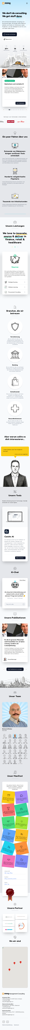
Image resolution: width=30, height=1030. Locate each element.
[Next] (26, 109)
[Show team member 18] (15, 750)
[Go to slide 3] (11, 110)
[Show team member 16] (4, 750)
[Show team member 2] (9, 735)
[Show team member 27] (9, 760)
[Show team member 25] (25, 755)
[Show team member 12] (9, 745)
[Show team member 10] (25, 740)
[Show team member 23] (15, 755)
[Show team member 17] (9, 750)
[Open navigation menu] (27, 3)
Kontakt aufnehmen (10, 34)
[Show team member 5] (25, 735)
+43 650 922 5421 (6, 1005)
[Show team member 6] (4, 740)
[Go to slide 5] (16, 110)
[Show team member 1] (4, 735)
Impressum (16, 1023)
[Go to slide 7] (20, 110)
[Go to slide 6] (18, 110)
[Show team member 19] (20, 750)
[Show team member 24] (20, 755)
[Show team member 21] (4, 755)
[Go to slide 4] (14, 110)
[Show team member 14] (20, 745)
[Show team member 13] (15, 745)
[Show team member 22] (9, 755)
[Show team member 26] (4, 760)
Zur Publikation (20, 103)
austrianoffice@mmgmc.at (8, 1006)
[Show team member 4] (20, 735)
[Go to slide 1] (7, 110)
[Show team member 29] (20, 760)
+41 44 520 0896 (6, 998)
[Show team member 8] (15, 740)
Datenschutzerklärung (7, 1023)
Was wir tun (9, 39)
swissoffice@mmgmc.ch (7, 1000)
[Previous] (3, 109)
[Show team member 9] (20, 740)
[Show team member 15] (25, 745)
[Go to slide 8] (23, 110)
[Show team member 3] (15, 735)
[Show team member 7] (9, 740)
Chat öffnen (22, 579)
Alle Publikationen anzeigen (15, 667)
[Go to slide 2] (9, 110)
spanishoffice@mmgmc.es (8, 1013)
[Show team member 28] (15, 760)
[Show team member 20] (25, 750)
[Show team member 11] (4, 745)
